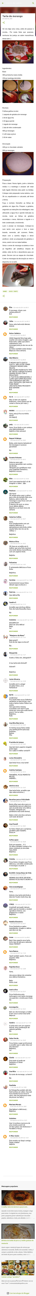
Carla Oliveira (14, 679)
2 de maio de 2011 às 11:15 (18, 604)
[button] (3, 22)
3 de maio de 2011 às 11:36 (18, 953)
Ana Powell (13, 824)
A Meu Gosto (14, 1136)
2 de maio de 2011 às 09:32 (21, 397)
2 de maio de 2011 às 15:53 (18, 801)
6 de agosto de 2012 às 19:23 (18, 1120)
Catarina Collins (15, 517)
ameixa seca (14, 786)
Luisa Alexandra (15, 758)
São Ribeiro (13, 358)
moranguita (13, 1007)
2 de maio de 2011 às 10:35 (24, 490)
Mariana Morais (15, 1104)
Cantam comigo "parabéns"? (11, 1277)
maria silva (13, 989)
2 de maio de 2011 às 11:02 (18, 564)
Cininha (12, 859)
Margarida (13, 653)
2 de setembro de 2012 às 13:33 (19, 1137)
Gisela (11, 1057)
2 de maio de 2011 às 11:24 (24, 620)
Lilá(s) (11, 904)
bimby (5, 291)
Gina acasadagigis (16, 887)
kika (10, 478)
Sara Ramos (13, 951)
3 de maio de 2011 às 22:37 (18, 991)
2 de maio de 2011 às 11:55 (18, 637)
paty (11, 424)
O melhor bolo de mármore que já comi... (15, 1207)
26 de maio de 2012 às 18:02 (18, 1106)
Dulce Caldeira (14, 333)
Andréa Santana (15, 770)
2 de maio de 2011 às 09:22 (18, 335)
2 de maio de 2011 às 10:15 (18, 459)
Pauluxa (12, 491)
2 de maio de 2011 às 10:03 (18, 440)
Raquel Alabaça (15, 438)
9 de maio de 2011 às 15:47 (24, 1071)
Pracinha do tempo (16, 742)
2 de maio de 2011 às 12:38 (18, 681)
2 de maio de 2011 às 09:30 (18, 359)
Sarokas (12, 580)
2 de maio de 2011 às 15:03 (18, 744)
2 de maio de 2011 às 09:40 (23, 410)
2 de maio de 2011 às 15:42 (18, 787)
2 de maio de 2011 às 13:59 (18, 725)
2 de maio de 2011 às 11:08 (24, 580)
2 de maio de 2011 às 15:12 (18, 772)
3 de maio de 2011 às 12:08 (18, 968)
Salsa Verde (13, 1038)
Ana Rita (12, 1071)
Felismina (13, 562)
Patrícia (12, 592)
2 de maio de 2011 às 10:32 (21, 478)
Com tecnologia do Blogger (19, 1293)
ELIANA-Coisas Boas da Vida (20, 873)
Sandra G (12, 602)
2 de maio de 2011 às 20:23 (18, 874)
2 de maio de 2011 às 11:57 (18, 654)
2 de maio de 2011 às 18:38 (18, 841)
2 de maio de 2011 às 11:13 (24, 592)
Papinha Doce (14, 967)
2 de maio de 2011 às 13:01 (22, 695)
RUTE (11, 695)
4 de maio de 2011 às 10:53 (18, 1009)
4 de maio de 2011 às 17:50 (23, 1022)
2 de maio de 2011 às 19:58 (23, 859)
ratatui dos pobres (14, 3)
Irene (11, 937)
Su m (11, 397)
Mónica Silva (14, 541)
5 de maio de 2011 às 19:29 (18, 1040)
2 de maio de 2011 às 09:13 (20, 307)
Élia (10, 307)
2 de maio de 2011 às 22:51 (22, 904)
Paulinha (12, 1085)
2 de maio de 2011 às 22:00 (18, 888)
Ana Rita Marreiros (16, 723)
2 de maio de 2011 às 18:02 (18, 826)
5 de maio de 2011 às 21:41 (22, 1057)
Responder (13, 317)
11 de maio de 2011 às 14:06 (18, 1087)
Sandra (12, 1023)
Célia (11, 321)
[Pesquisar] (33, 3)
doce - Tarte (13, 291)
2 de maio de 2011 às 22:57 (18, 923)
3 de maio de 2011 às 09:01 (22, 937)
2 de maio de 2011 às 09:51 (21, 424)
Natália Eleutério (16, 922)
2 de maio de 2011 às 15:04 (18, 759)
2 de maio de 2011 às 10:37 (18, 519)
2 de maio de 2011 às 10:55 (18, 543)
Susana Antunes (15, 457)
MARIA (11, 410)
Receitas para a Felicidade (19, 799)
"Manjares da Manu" (17, 635)
